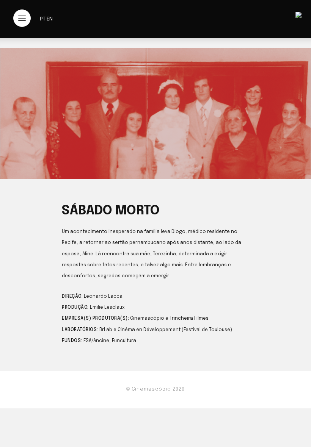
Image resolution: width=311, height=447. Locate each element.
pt (43, 19)
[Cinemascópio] (298, 16)
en (50, 19)
